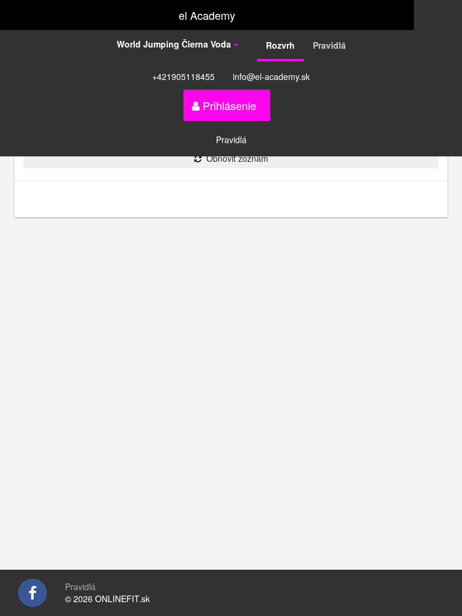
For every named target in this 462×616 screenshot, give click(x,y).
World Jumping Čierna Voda (175, 44)
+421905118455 (183, 76)
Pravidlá (329, 45)
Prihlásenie (228, 105)
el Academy (207, 15)
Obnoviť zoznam (235, 158)
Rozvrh (280, 45)
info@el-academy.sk (271, 76)
